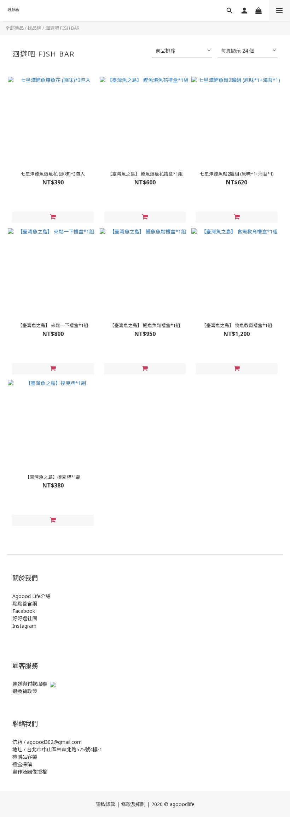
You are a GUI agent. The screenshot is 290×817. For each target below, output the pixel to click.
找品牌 (34, 28)
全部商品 (14, 28)
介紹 (46, 596)
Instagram (24, 625)
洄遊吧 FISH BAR (62, 28)
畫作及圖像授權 (29, 771)
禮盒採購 (22, 764)
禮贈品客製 (24, 756)
